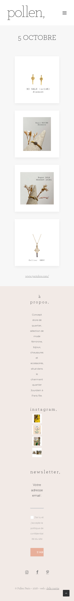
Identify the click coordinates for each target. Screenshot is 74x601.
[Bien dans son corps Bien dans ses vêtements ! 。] (37, 430)
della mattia (52, 588)
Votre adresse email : (37, 490)
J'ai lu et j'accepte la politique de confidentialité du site (37, 528)
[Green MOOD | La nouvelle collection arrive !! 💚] (37, 441)
